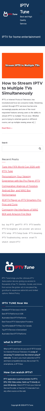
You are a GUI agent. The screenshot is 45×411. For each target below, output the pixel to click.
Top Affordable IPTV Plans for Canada (17, 326)
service (25, 237)
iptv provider (24, 229)
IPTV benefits (35, 224)
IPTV (26, 224)
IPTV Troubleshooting (11, 237)
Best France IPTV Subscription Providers (17, 322)
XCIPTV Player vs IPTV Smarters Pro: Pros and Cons (21, 202)
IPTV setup (6, 233)
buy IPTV (10, 224)
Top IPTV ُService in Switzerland (14, 330)
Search (4, 143)
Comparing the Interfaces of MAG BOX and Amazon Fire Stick (20, 211)
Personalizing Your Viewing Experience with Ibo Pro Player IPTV (21, 178)
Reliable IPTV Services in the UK (14, 310)
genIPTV (18, 224)
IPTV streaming (35, 233)
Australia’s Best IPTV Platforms (14, 318)
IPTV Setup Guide (20, 233)
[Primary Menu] (41, 14)
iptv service (36, 229)
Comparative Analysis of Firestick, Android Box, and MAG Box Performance (20, 190)
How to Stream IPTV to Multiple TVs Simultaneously (22, 88)
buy (3, 224)
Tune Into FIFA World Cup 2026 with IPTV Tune (21, 169)
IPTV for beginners (10, 229)
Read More (6, 128)
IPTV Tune (29, 405)
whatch (5, 242)
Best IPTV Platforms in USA (12, 314)
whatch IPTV (14, 242)
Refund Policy (14, 293)
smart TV (33, 237)
